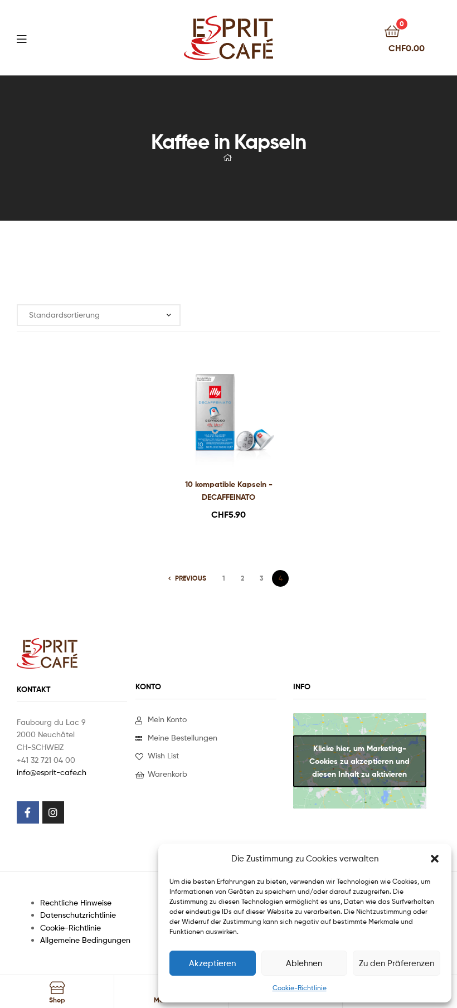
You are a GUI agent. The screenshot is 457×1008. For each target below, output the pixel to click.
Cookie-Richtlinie (300, 987)
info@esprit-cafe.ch (51, 772)
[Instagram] (53, 812)
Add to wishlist (215, 416)
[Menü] (44, 38)
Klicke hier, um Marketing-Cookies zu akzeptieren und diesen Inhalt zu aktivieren (359, 760)
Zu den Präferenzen (396, 963)
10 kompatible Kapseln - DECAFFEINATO (229, 490)
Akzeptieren (212, 963)
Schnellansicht (242, 416)
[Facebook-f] (28, 812)
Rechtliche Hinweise (75, 902)
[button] (434, 858)
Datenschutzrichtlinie (78, 914)
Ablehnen (304, 963)
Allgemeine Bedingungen (85, 939)
